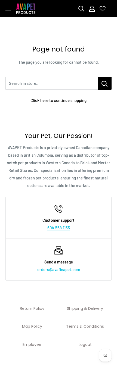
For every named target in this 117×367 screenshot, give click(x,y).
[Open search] (81, 9)
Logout (85, 344)
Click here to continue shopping (58, 100)
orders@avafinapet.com (58, 269)
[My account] (92, 9)
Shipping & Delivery (85, 308)
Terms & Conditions (85, 326)
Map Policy (32, 326)
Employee (32, 344)
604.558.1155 (58, 227)
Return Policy (32, 308)
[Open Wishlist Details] (103, 9)
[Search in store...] (105, 83)
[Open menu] (8, 9)
